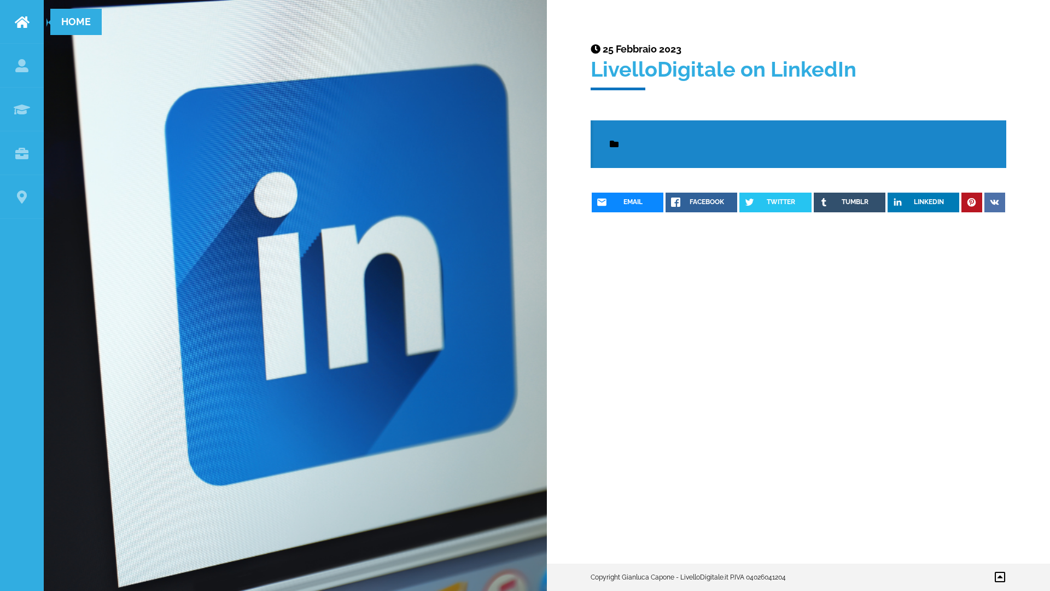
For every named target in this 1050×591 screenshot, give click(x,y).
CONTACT (22, 197)
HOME (22, 22)
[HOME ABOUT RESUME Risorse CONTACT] (22, 295)
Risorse (22, 153)
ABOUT (22, 66)
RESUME (22, 109)
